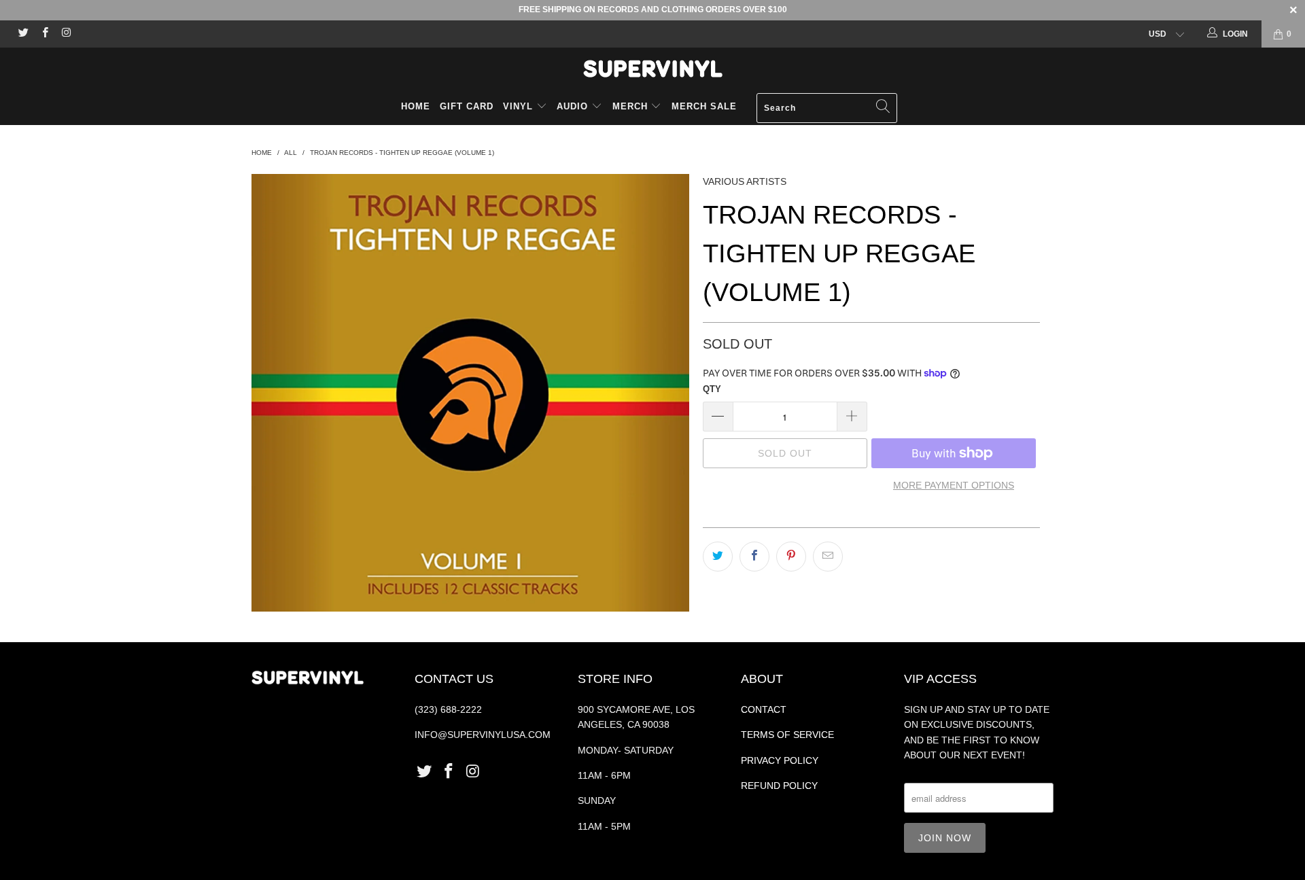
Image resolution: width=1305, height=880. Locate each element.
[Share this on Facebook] (754, 556)
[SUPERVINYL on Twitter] (23, 34)
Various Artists (744, 181)
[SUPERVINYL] (652, 68)
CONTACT (763, 709)
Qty (712, 389)
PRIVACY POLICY (779, 760)
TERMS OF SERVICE (787, 734)
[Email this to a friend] (828, 556)
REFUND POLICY (779, 785)
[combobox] (826, 108)
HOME (415, 106)
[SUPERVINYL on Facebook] (44, 34)
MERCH (630, 106)
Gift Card (466, 106)
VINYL (519, 106)
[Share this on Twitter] (718, 556)
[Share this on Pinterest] (791, 556)
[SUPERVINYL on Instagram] (65, 34)
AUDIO (574, 106)
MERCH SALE (704, 106)
